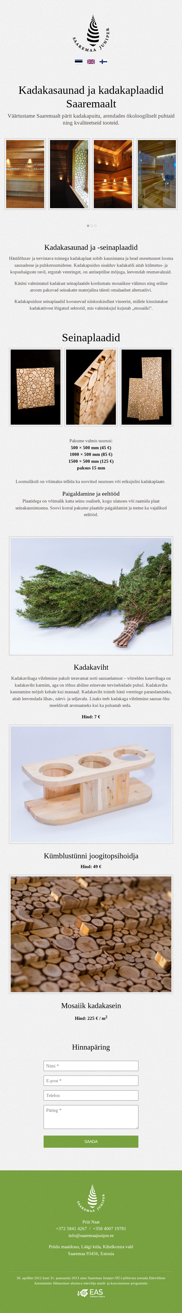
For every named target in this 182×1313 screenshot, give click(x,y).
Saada (91, 1141)
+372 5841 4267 (71, 1228)
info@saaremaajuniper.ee (91, 1235)
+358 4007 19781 (109, 1228)
